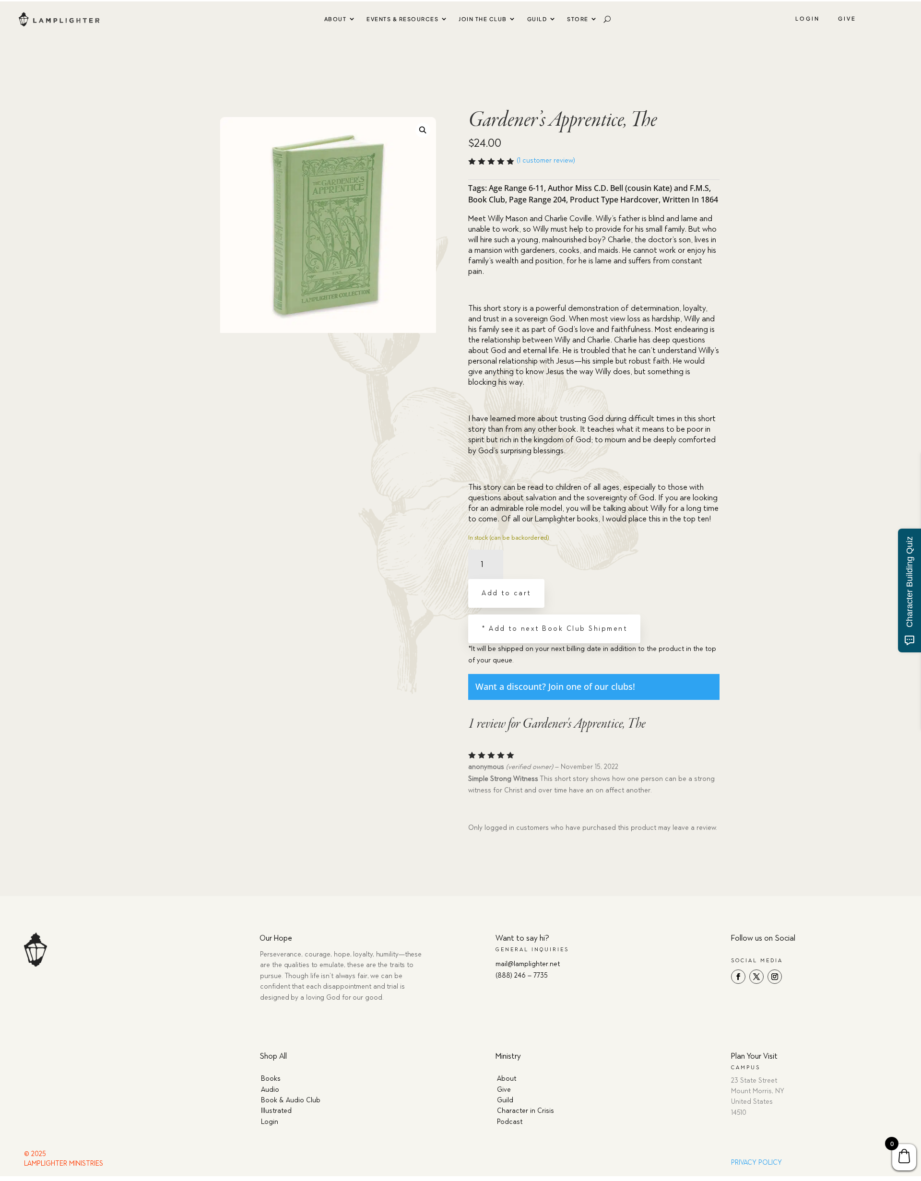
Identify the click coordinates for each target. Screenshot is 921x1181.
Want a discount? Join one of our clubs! (555, 686)
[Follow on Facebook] (738, 976)
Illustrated (276, 1111)
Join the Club (483, 19)
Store (578, 19)
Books (271, 1079)
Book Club (486, 199)
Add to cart (506, 593)
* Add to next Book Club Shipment (554, 629)
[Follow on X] (756, 976)
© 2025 (35, 1154)
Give (847, 18)
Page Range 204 (537, 199)
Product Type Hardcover (614, 199)
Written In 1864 (690, 199)
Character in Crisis (525, 1111)
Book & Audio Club (290, 1100)
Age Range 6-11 (516, 188)
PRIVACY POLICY (756, 1162)
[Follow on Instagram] (775, 976)
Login (807, 18)
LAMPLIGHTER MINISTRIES (63, 1163)
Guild (537, 19)
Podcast (509, 1122)
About (335, 19)
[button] (422, 129)
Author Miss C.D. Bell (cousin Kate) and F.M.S (628, 188)
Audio (270, 1090)
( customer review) (546, 160)
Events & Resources (402, 19)
